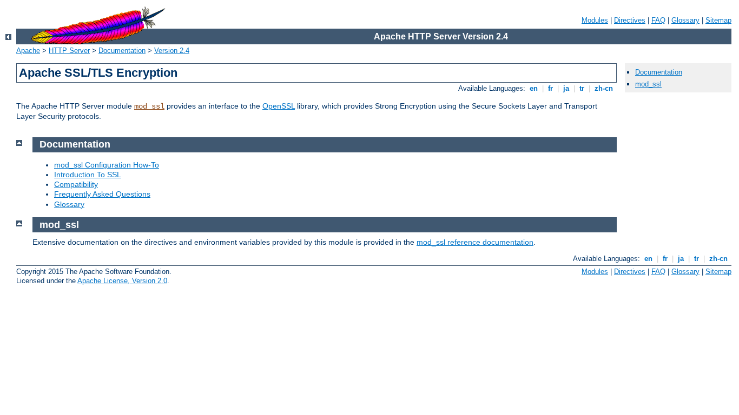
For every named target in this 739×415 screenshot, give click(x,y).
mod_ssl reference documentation (475, 242)
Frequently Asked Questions (102, 194)
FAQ (658, 20)
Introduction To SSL (87, 174)
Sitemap (718, 20)
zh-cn (603, 88)
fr (550, 88)
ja (566, 88)
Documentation (122, 50)
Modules (595, 20)
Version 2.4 (171, 50)
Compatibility (76, 184)
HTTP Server (69, 50)
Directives (629, 20)
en (533, 88)
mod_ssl (149, 106)
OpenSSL (278, 106)
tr (581, 88)
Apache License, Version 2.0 (122, 281)
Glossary (685, 20)
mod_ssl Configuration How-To (106, 164)
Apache (28, 50)
